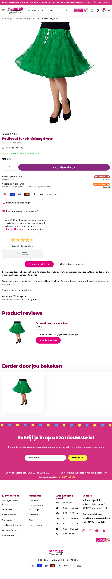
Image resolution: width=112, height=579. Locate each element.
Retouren (7, 520)
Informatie (35, 495)
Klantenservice (10, 495)
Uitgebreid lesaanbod (15, 229)
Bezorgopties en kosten (10, 502)
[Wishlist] (97, 10)
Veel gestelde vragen (13, 525)
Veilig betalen (9, 514)
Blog (31, 520)
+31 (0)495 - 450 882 (91, 2)
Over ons (33, 500)
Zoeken (67, 10)
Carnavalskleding (22, 18)
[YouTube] (96, 531)
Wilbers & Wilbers (10, 134)
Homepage (7, 18)
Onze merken (35, 525)
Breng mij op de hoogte (64, 167)
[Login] (92, 10)
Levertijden (7, 509)
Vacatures (34, 514)
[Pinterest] (90, 530)
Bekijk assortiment (3, 10)
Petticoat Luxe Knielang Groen (52, 323)
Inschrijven (77, 457)
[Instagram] (83, 530)
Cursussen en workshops (36, 507)
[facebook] (104, 530)
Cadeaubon (8, 535)
